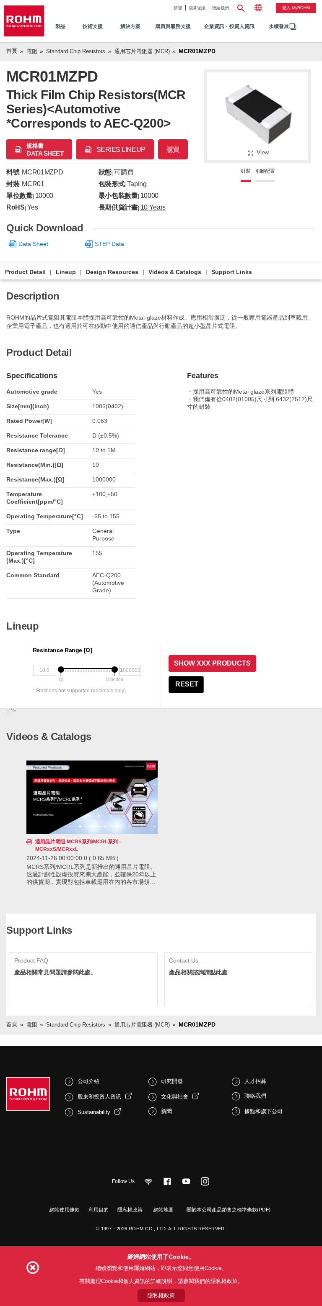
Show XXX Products (212, 663)
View (263, 152)
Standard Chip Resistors (75, 51)
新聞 (178, 8)
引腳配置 (265, 171)
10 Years (153, 207)
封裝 (246, 171)
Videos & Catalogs (174, 272)
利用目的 (98, 1210)
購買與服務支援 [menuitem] (173, 26)
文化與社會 (174, 1096)
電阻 (31, 51)
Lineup (66, 272)
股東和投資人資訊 (99, 1096)
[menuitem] (278, 26)
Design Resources (112, 272)
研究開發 (172, 1081)
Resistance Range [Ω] (62, 650)
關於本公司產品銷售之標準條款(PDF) (228, 1210)
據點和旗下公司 (263, 1111)
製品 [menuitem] (60, 26)
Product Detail (25, 272)
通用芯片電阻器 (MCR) (142, 51)
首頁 (11, 51)
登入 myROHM (296, 7)
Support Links (231, 272)
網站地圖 (163, 1210)
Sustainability (94, 1112)
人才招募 (255, 1081)
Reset (186, 684)
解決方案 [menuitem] (130, 26)
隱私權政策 (130, 1210)
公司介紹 (88, 1081)
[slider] (61, 669)
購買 (172, 149)
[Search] (240, 7)
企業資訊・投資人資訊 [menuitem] (229, 26)
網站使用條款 (64, 1210)
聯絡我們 (220, 8)
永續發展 (279, 26)
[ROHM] (24, 20)
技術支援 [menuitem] (93, 26)
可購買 (124, 172)
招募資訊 (197, 8)
